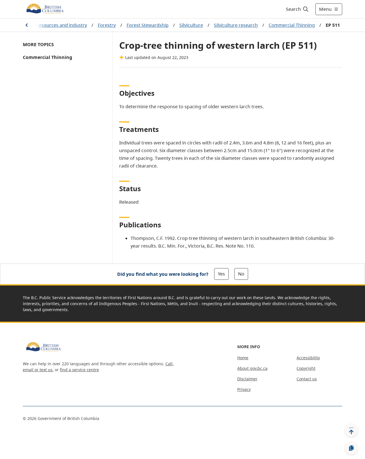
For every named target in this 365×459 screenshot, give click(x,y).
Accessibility (308, 357)
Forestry (107, 25)
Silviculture (191, 25)
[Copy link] (351, 448)
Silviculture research (236, 25)
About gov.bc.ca (252, 368)
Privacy (244, 389)
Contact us (307, 379)
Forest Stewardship (148, 25)
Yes (221, 274)
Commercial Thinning (292, 25)
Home (242, 357)
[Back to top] (351, 430)
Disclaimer (247, 379)
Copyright (306, 368)
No (241, 274)
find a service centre (79, 369)
